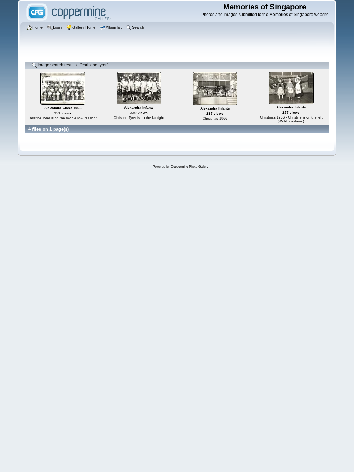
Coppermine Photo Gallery (189, 166)
